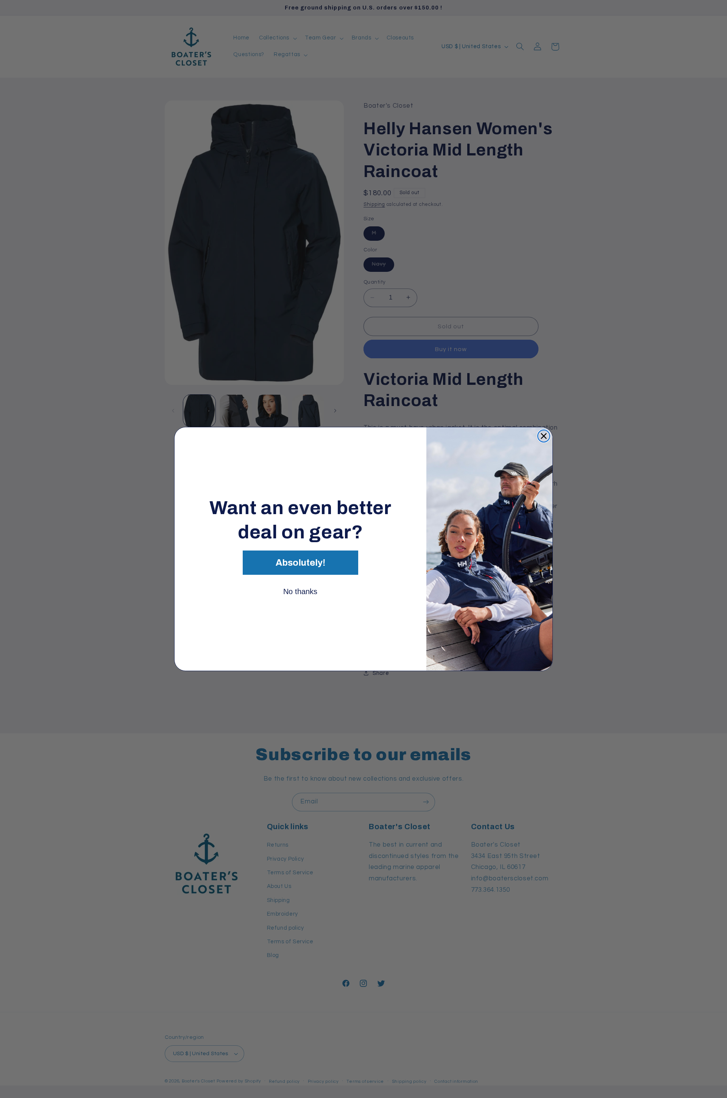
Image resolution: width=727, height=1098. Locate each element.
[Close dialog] (544, 436)
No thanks (300, 591)
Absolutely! (300, 563)
